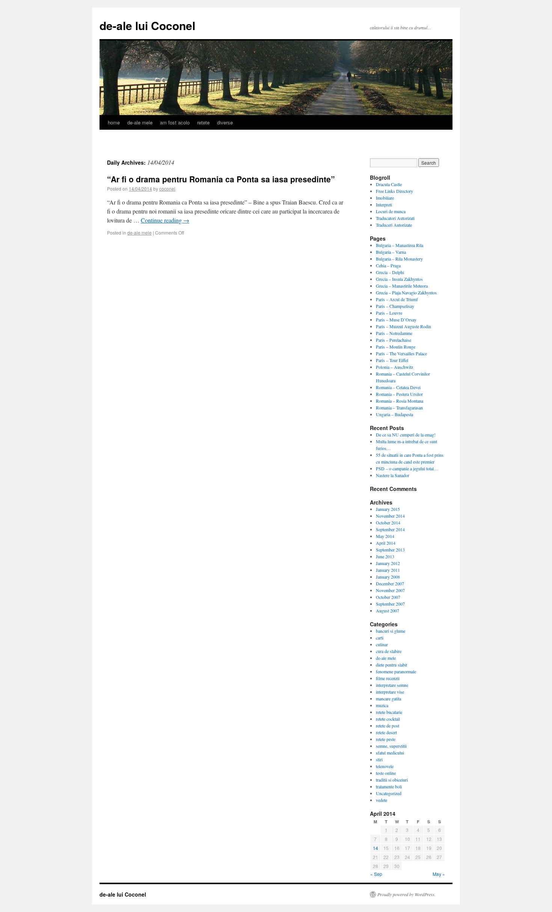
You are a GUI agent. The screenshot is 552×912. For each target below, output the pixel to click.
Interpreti (384, 204)
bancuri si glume (390, 631)
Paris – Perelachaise (393, 340)
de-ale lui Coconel (147, 25)
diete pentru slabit (391, 665)
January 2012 (388, 563)
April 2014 (385, 543)
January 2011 (388, 570)
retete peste (385, 739)
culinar (382, 644)
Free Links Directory (394, 191)
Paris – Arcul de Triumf (397, 299)
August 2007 (387, 610)
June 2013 (385, 556)
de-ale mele (139, 122)
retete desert (386, 732)
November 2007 (390, 590)
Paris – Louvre (389, 313)
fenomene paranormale (396, 671)
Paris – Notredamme (394, 333)
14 (375, 848)
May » (439, 874)
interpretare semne (392, 685)
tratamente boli (389, 786)
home (114, 122)
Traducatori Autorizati (395, 218)
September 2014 (390, 529)
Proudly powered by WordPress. (406, 894)
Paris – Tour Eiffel (392, 360)
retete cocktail (388, 719)
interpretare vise (390, 692)
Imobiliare (385, 198)
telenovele (385, 766)
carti (379, 638)
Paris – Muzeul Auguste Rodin (403, 326)
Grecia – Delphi (390, 272)
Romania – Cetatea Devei (398, 387)
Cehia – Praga (388, 265)
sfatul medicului (390, 753)
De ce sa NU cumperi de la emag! (406, 435)
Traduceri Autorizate (394, 225)
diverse (225, 122)
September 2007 (390, 604)
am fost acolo (175, 122)
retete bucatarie (389, 712)
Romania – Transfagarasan (399, 407)
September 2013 (390, 550)
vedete (381, 800)
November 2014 (390, 516)
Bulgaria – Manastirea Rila (399, 245)
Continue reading (165, 220)
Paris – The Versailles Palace (401, 353)
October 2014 (388, 523)
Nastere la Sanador (392, 475)
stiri (379, 759)
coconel (167, 188)
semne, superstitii (391, 746)
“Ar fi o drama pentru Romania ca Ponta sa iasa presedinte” (221, 179)
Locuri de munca (391, 211)
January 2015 (388, 509)
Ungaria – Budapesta (394, 414)
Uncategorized (388, 793)
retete (203, 122)
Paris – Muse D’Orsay (396, 320)
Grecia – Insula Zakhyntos (399, 279)
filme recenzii (388, 678)
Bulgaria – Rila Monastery (399, 259)
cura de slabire (388, 651)
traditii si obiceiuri (392, 780)
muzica (382, 705)
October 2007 (388, 597)
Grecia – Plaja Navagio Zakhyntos (406, 292)
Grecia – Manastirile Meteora (402, 286)
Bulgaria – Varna (391, 252)
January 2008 (388, 577)
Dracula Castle (389, 184)
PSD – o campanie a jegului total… (407, 468)
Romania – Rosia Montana (399, 401)
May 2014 (385, 536)
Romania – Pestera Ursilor (399, 394)
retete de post (387, 726)
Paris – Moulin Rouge (395, 347)
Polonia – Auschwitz (394, 367)
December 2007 (390, 583)
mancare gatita (388, 698)
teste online (386, 773)
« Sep (376, 874)
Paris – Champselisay (395, 306)
